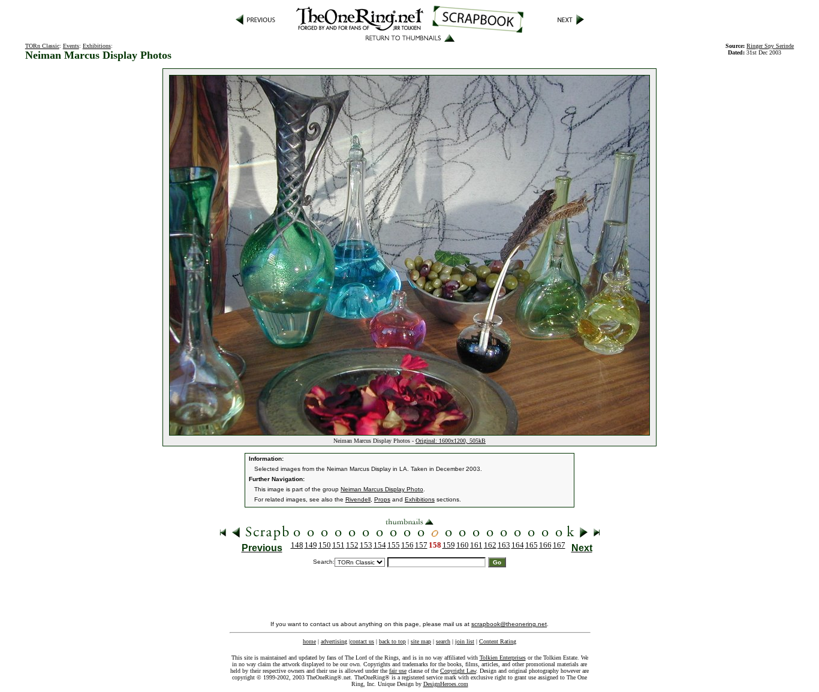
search (443, 641)
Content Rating (497, 641)
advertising (334, 641)
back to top (392, 641)
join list (464, 641)
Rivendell (358, 499)
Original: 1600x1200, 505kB (450, 440)
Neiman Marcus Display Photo (382, 489)
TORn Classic (42, 46)
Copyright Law (458, 670)
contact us (362, 641)
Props (382, 499)
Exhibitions (97, 46)
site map (421, 641)
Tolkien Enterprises (503, 657)
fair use (398, 670)
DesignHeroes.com (445, 684)
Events (71, 46)
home (309, 641)
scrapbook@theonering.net (509, 624)
